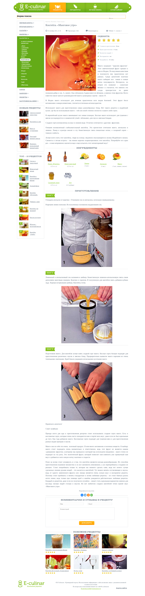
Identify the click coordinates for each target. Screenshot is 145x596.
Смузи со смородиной (34, 162)
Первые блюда (26, 23)
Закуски (23, 93)
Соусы (22, 89)
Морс (23, 71)
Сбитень (24, 85)
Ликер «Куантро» (54, 164)
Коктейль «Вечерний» (34, 194)
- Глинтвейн (25, 47)
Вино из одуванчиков (34, 129)
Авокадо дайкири (107, 550)
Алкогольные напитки (27, 42)
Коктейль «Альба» (33, 233)
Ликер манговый (70, 164)
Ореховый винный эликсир (35, 137)
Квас (23, 57)
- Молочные (25, 62)
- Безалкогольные (26, 66)
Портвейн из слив (35, 122)
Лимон (86, 163)
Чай (22, 82)
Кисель (24, 79)
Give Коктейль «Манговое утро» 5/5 (118, 40)
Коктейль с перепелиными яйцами (34, 178)
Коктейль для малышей (34, 210)
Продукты (75, 10)
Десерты (23, 97)
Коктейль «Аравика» (80, 550)
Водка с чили (78, 571)
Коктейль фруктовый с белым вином (57, 571)
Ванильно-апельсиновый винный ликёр (34, 146)
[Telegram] (85, 495)
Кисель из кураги (35, 217)
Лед (70, 183)
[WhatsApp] (91, 495)
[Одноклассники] (88, 495)
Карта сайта (121, 588)
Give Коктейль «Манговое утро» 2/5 (104, 40)
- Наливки (24, 51)
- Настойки (24, 53)
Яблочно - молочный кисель (35, 225)
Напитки (23, 38)
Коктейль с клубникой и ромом (112, 571)
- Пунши (23, 55)
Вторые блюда (26, 26)
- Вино (23, 46)
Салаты (23, 30)
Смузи (24, 73)
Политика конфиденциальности (91, 589)
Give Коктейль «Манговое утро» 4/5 (113, 40)
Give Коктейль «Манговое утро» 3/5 (108, 40)
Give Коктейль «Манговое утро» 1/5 (99, 40)
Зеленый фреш (34, 186)
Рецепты (57, 10)
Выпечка (23, 34)
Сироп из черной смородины (35, 114)
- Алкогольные (25, 64)
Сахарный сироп (53, 183)
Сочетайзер (116, 10)
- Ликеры (24, 49)
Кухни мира (95, 10)
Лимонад (25, 68)
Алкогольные (60, 21)
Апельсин (103, 164)
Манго (120, 164)
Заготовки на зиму (28, 101)
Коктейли (25, 60)
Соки (23, 76)
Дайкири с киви (35, 202)
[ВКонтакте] (82, 495)
